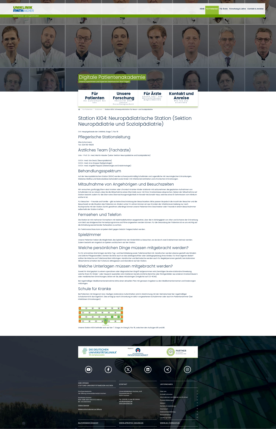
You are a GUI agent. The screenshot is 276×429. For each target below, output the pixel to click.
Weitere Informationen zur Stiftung (90, 409)
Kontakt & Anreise (255, 9)
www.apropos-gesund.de (131, 423)
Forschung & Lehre (237, 9)
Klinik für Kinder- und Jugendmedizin (26, 16)
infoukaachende (125, 401)
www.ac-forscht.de (170, 423)
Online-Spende (83, 405)
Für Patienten (212, 9)
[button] (81, 352)
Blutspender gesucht (88, 423)
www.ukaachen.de (125, 403)
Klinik (202, 9)
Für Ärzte (224, 9)
